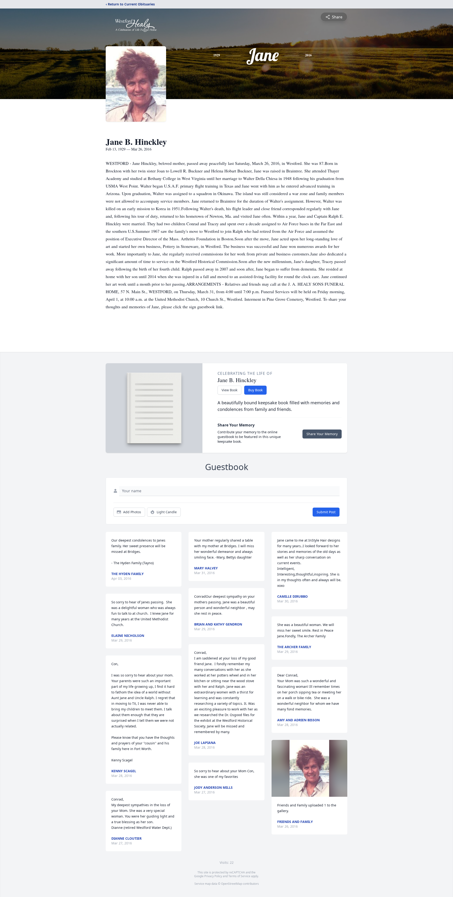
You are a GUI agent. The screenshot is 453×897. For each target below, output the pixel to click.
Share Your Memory (322, 434)
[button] (309, 768)
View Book (229, 390)
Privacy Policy (213, 876)
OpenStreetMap (231, 884)
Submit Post (326, 512)
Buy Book (255, 390)
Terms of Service (239, 876)
